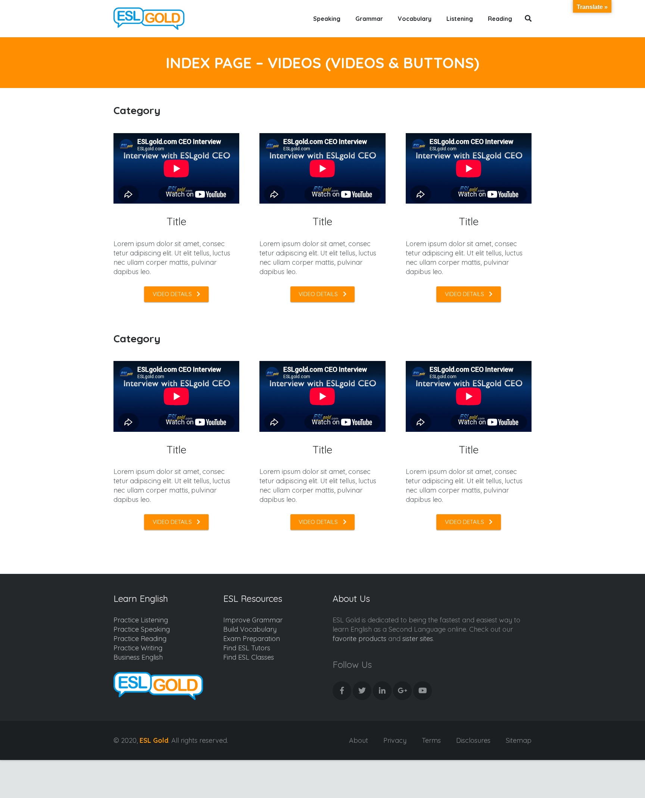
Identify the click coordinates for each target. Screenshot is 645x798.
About (358, 740)
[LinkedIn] (382, 690)
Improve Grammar (253, 620)
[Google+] (402, 690)
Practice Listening (140, 620)
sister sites (417, 638)
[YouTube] (422, 690)
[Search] (528, 18)
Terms (431, 740)
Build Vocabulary (250, 629)
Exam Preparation (251, 638)
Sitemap (519, 740)
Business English (138, 657)
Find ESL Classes (248, 657)
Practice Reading (139, 638)
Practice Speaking (141, 629)
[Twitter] (362, 690)
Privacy (394, 740)
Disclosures (473, 740)
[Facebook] (342, 690)
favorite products (359, 638)
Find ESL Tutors (246, 648)
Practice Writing (137, 648)
